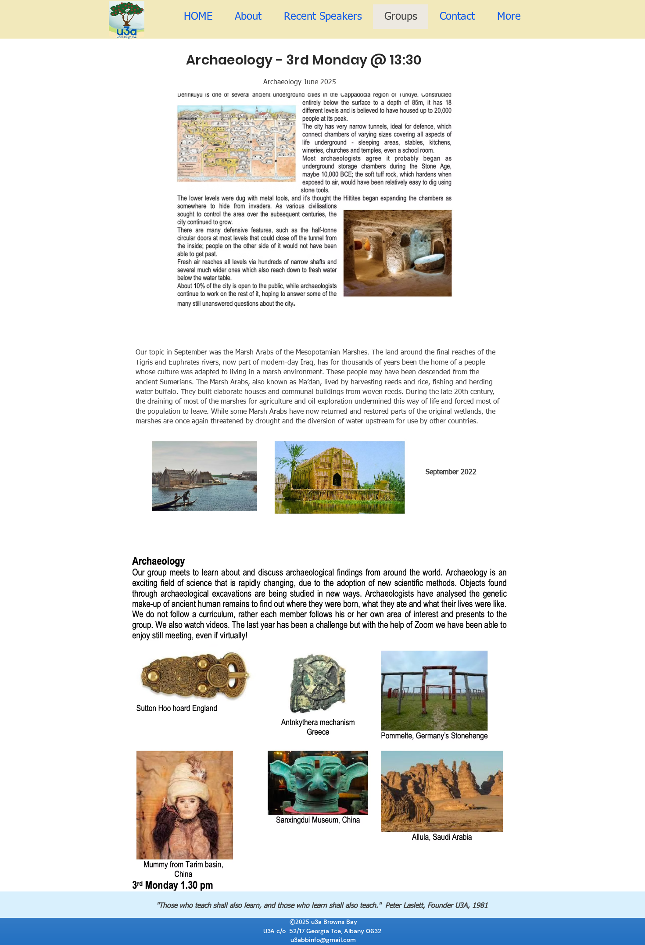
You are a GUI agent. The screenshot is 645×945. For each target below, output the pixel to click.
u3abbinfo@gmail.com (323, 940)
